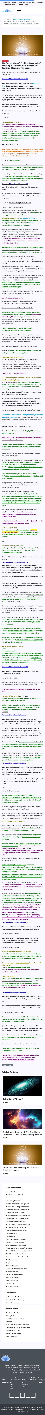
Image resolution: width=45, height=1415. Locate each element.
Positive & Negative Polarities (16, 1230)
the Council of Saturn (28, 218)
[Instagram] (33, 1395)
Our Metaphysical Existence (16, 1227)
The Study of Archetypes (15, 1242)
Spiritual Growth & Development (17, 1204)
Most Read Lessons (12, 1277)
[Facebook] (12, 1395)
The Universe (10, 1236)
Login (14, 2)
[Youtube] (28, 1395)
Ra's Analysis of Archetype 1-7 (16, 1245)
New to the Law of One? (14, 1195)
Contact (40, 2)
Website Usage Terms (13, 1333)
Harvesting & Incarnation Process (18, 1215)
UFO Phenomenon (12, 1260)
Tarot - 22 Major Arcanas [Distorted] (19, 1248)
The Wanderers (11, 1233)
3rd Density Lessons (13, 1201)
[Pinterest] (22, 1395)
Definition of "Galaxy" (13, 1099)
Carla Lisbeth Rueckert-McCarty (17, 1324)
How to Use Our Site (11, 1384)
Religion (9, 1263)
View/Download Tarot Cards (16, 1254)
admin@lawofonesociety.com (16, 4)
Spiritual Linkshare (32, 1378)
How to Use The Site (13, 1313)
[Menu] (19, 10)
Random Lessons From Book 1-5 (17, 1257)
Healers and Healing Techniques (17, 1207)
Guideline (6, 2)
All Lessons (10, 1198)
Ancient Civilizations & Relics (16, 1269)
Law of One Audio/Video (14, 1274)
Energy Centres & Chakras (15, 1212)
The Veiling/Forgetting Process (17, 1218)
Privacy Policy (11, 1316)
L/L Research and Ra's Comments (18, 1327)
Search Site (31, 2)
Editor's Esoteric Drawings (15, 1300)
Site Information (12, 1280)
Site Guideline (5, 1381)
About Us (21, 2)
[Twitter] (17, 1395)
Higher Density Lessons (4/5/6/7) (18, 1224)
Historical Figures (12, 1266)
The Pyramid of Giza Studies (16, 1239)
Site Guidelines (11, 1336)
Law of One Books (12, 1192)
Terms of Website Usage (25, 1383)
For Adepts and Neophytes (15, 1221)
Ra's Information (12, 1271)
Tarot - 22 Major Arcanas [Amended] (19, 1251)
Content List (10, 1283)
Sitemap (9, 1321)
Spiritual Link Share (13, 1330)
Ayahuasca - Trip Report (14, 1297)
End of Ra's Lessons (13, 1303)
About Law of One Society (15, 1319)
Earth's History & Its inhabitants (17, 1209)
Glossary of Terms (12, 1286)
